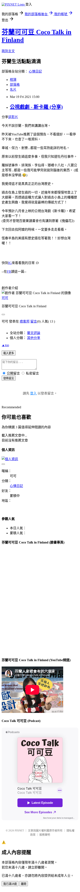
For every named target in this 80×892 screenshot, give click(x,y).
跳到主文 (8, 51)
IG (10, 263)
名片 (13, 89)
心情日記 (35, 71)
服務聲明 (44, 834)
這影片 (13, 117)
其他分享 (33, 338)
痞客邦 (25, 321)
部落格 (15, 84)
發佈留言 (8, 378)
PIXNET (19, 830)
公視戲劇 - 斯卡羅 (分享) (36, 107)
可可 (5, 298)
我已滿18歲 (10, 883)
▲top (5, 345)
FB (9, 271)
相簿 (13, 79)
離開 (23, 883)
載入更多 (8, 353)
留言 (33, 321)
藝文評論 (33, 333)
